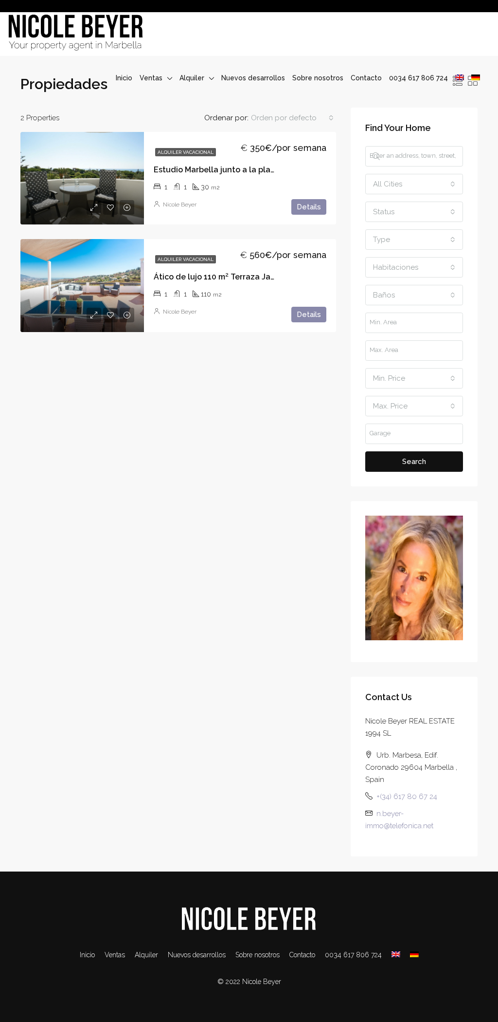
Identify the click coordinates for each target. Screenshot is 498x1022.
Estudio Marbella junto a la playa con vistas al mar (250, 169)
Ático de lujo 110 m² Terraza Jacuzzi (222, 276)
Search (414, 461)
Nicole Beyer (179, 204)
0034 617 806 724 (418, 78)
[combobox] (292, 118)
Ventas (151, 78)
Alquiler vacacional (185, 152)
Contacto (366, 78)
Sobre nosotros (317, 78)
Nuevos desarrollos (253, 78)
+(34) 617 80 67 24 (406, 796)
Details (309, 207)
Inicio (124, 78)
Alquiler (191, 78)
